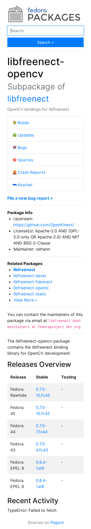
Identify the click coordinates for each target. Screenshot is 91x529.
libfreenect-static (29, 293)
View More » (25, 300)
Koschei (25, 184)
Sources (25, 159)
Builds (23, 122)
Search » (45, 42)
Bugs (22, 147)
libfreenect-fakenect (32, 281)
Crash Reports (31, 172)
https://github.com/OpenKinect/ (43, 224)
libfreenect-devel (29, 275)
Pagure (57, 522)
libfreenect (28, 99)
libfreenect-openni (31, 287)
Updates (26, 135)
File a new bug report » (30, 198)
